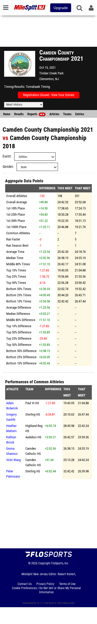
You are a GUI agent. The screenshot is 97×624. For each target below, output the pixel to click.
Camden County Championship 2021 (48, 129)
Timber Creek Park (51, 73)
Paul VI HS (32, 403)
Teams (67, 114)
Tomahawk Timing (38, 87)
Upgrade (61, 8)
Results (19, 114)
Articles (54, 114)
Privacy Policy (45, 584)
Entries (79, 114)
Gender (8, 167)
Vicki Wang (13, 460)
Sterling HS (32, 414)
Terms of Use (67, 584)
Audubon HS (33, 437)
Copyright (44, 563)
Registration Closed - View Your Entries (48, 95)
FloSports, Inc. (60, 563)
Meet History (14, 104)
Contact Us (25, 584)
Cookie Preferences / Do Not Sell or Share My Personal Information (46, 590)
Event (7, 156)
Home (6, 114)
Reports (35, 114)
